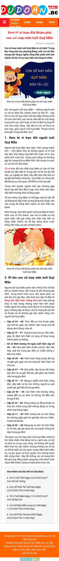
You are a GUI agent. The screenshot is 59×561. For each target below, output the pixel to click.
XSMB (27, 22)
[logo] (29, 9)
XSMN (39, 22)
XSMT (52, 22)
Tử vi (7, 168)
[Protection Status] (30, 559)
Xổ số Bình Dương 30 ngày (21, 343)
